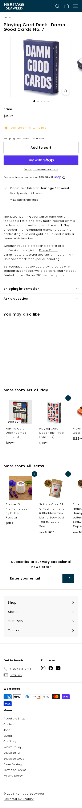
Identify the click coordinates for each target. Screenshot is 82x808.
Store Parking (13, 764)
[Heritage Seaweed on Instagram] (43, 668)
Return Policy (12, 747)
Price (8, 109)
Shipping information (22, 289)
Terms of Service (15, 770)
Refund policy (13, 775)
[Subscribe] (68, 578)
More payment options (41, 169)
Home (7, 17)
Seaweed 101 (12, 752)
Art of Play (37, 390)
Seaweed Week (14, 758)
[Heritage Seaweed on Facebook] (51, 668)
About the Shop (14, 718)
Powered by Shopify (19, 799)
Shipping (9, 138)
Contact (9, 724)
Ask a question (16, 298)
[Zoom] (65, 91)
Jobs (7, 730)
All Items (35, 466)
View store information (24, 199)
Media (8, 736)
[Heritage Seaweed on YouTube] (58, 668)
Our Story (10, 741)
